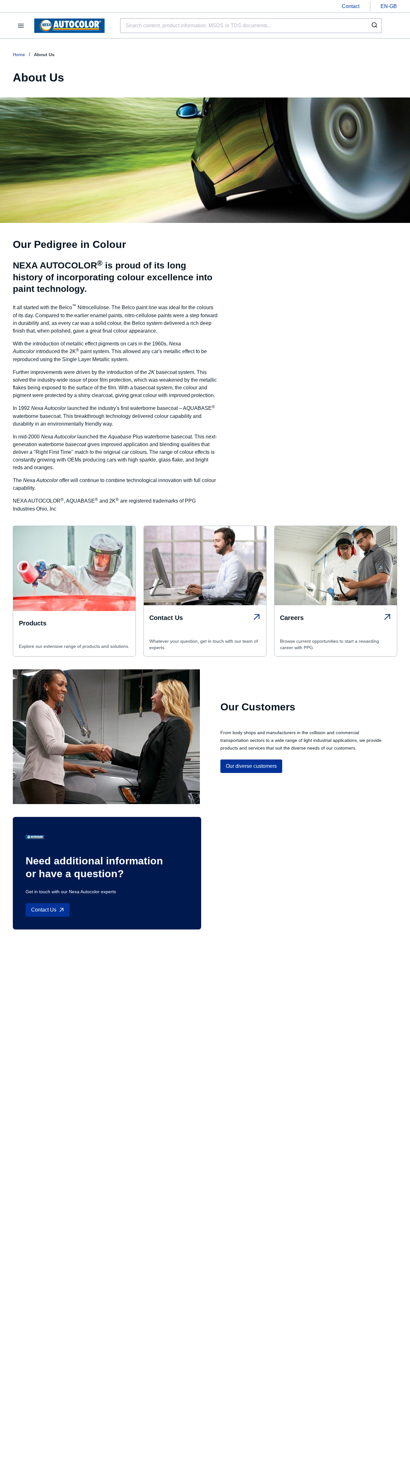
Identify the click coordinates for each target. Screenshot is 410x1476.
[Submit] (373, 26)
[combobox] (251, 25)
